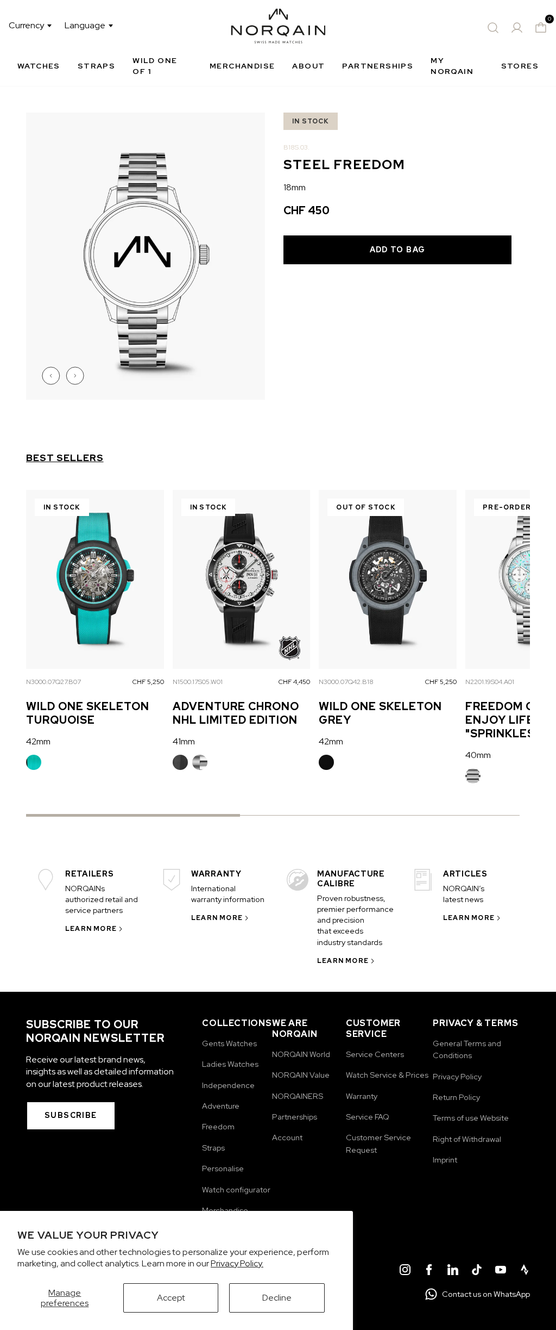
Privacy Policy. (237, 1263)
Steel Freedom (473, 776)
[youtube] (500, 1271)
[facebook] (429, 1271)
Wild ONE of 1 (154, 65)
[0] (540, 27)
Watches (38, 66)
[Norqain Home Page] (278, 28)
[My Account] (516, 27)
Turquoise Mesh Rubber (33, 762)
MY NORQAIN (452, 65)
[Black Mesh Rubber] (326, 762)
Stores (520, 66)
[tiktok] (476, 1271)
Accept (171, 1297)
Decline (277, 1297)
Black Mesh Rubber (326, 762)
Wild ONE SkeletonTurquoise (87, 713)
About (308, 66)
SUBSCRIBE (71, 1115)
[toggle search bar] (493, 27)
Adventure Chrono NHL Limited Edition (236, 713)
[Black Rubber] (180, 762)
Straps (96, 66)
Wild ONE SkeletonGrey (380, 713)
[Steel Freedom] (473, 776)
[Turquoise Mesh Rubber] (33, 762)
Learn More (91, 928)
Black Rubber (180, 762)
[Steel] (199, 762)
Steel (199, 762)
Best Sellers (65, 458)
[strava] (524, 1271)
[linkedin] (452, 1271)
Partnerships (377, 66)
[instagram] (405, 1271)
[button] (52, 376)
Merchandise (242, 66)
